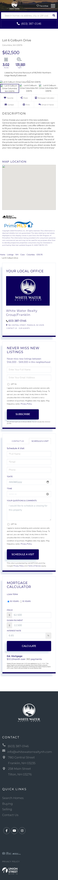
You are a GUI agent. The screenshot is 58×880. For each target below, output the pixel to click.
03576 (40, 254)
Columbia (31, 254)
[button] (54, 15)
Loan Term (12, 594)
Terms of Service (34, 566)
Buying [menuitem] (7, 803)
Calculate (29, 646)
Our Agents (24, 328)
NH (16, 254)
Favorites (43, 6)
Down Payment (15, 620)
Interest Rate (14, 631)
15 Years (26, 601)
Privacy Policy (26, 404)
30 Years (14, 601)
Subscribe (23, 414)
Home (2, 254)
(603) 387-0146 (30, 24)
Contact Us (11, 328)
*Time (9, 488)
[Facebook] (6, 830)
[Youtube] (14, 830)
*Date (10, 476)
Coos (22, 254)
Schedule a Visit (40, 441)
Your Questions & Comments (22, 500)
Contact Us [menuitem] (10, 815)
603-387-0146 (17, 320)
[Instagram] (22, 830)
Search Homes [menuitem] (13, 798)
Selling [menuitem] (7, 809)
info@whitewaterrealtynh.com (29, 752)
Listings (10, 254)
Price (10, 610)
